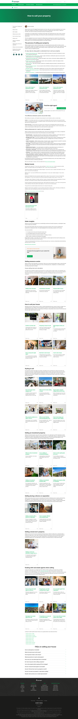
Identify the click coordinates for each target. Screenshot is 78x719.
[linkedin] (19, 54)
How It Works (22, 687)
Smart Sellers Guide (33, 686)
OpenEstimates (44, 685)
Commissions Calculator (44, 686)
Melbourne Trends (55, 690)
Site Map (45, 700)
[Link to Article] (31, 79)
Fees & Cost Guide (33, 685)
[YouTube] (39, 703)
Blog (33, 687)
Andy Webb (32, 26)
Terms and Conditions (40, 700)
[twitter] (13, 54)
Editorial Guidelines (33, 690)
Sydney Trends (55, 687)
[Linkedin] (37, 703)
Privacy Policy (33, 700)
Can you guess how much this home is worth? (31, 206)
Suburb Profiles (55, 686)
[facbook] (16, 54)
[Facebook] (36, 703)
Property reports (21, 4)
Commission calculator (30, 4)
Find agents (14, 4)
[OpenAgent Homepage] (15, 1)
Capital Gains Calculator (44, 690)
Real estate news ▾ (39, 4)
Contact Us (22, 691)
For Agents (22, 690)
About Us (22, 685)
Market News (56, 685)
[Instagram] (41, 703)
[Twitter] (40, 703)
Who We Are (22, 686)
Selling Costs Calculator (44, 687)
